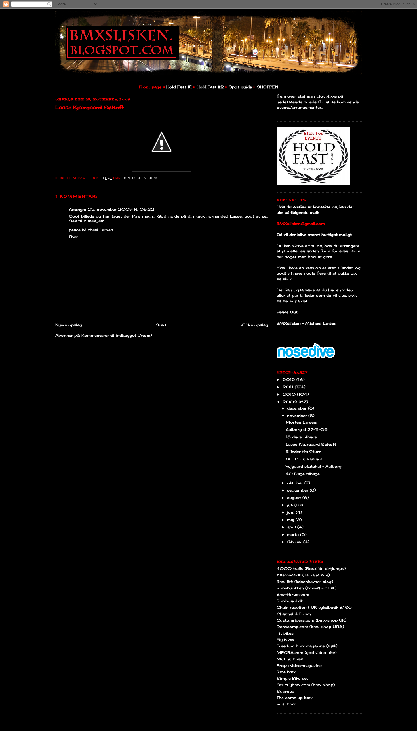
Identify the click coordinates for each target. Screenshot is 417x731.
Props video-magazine (299, 665)
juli (290, 505)
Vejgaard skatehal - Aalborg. (314, 466)
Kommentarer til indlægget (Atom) (116, 335)
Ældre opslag (254, 325)
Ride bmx (286, 671)
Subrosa (285, 691)
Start (161, 325)
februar (295, 542)
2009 (291, 401)
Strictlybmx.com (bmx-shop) (306, 684)
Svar (73, 236)
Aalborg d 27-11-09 (307, 429)
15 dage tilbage (301, 437)
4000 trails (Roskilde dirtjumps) (311, 568)
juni (291, 512)
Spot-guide (240, 87)
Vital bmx (286, 704)
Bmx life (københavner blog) (305, 581)
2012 (289, 379)
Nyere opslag (68, 325)
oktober (295, 483)
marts (293, 534)
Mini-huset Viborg (140, 178)
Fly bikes (285, 639)
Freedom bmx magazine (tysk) (307, 646)
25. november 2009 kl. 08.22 (121, 209)
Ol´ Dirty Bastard (304, 459)
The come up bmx (295, 697)
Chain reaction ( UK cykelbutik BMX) (314, 607)
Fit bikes (285, 633)
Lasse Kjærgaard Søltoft (89, 107)
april (292, 527)
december (297, 408)
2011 (289, 387)
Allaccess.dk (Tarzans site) (303, 575)
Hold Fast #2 (210, 87)
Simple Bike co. (292, 678)
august (294, 497)
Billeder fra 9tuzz (303, 451)
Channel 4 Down (294, 614)
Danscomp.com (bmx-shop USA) (310, 626)
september (298, 490)
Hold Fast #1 (179, 87)
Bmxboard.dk (290, 601)
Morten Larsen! (301, 422)
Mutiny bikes (290, 659)
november (297, 415)
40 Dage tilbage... (304, 473)
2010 (290, 394)
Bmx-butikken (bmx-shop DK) (306, 588)
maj (291, 519)
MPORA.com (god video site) (306, 652)
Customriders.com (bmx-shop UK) (311, 620)
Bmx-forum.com (293, 594)
